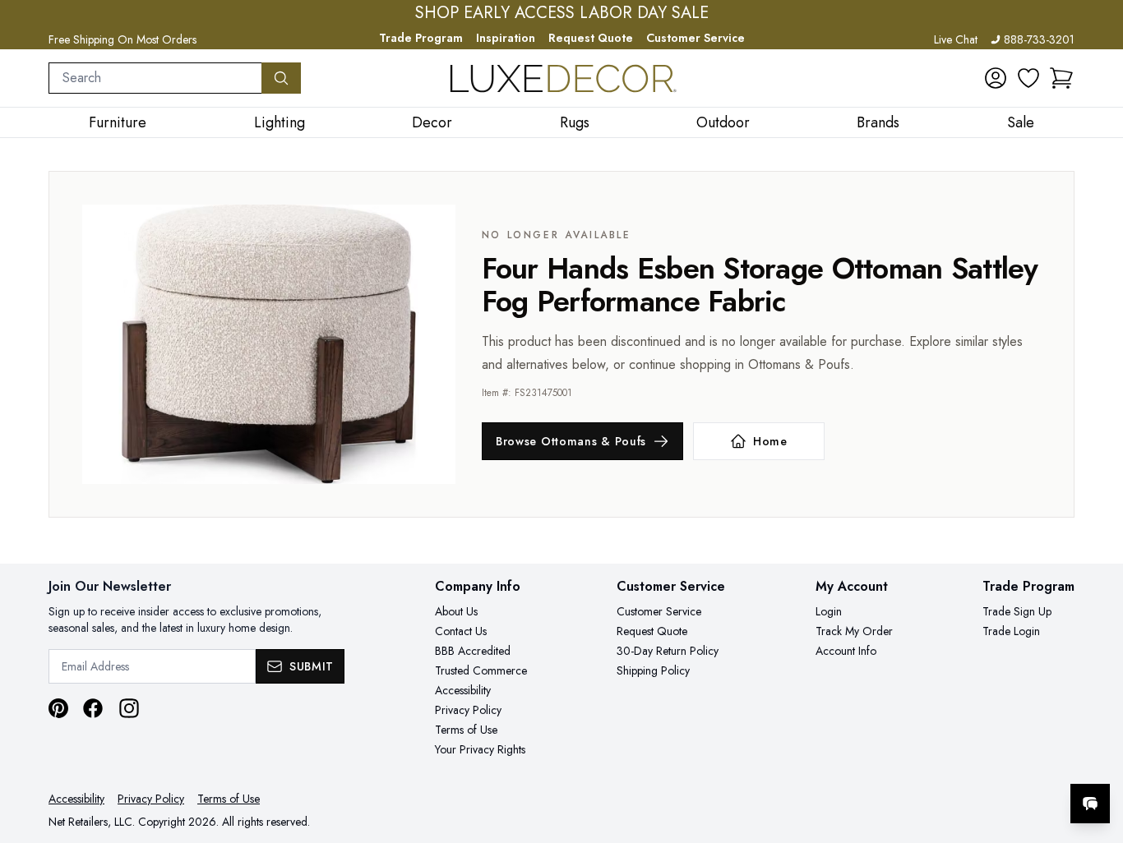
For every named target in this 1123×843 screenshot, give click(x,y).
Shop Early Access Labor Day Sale (562, 13)
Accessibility (463, 690)
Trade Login (1011, 631)
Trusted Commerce (481, 670)
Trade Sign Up (1016, 611)
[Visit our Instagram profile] (129, 708)
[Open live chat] (1090, 803)
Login (829, 611)
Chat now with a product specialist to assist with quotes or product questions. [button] (974, 760)
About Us (456, 611)
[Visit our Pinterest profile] (58, 708)
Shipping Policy (653, 670)
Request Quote (590, 38)
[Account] (995, 78)
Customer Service (695, 38)
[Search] (281, 78)
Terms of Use (466, 729)
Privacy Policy (468, 710)
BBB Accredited (473, 651)
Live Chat (955, 39)
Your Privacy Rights (480, 749)
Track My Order (854, 631)
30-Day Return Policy (668, 651)
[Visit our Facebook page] (92, 708)
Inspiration (505, 38)
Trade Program (421, 38)
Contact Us (461, 631)
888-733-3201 (1039, 39)
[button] (1061, 78)
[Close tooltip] (1096, 753)
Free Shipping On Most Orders (122, 39)
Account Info (846, 651)
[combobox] (155, 78)
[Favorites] (1028, 78)
